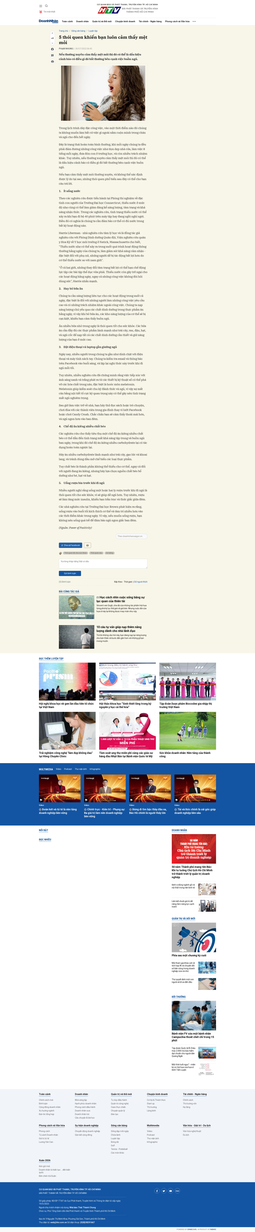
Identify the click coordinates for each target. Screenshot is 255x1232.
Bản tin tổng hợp (46, 1114)
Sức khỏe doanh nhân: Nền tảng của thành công (184, 754)
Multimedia (46, 769)
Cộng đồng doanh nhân (50, 1107)
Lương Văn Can (46, 1142)
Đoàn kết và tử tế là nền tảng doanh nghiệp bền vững (58, 811)
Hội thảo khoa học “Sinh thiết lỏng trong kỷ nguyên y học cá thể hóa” (125, 705)
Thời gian (128, 582)
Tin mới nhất (49, 11)
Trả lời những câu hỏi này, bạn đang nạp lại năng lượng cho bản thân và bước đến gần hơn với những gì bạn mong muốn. (121, 638)
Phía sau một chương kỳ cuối (189, 955)
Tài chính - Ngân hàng (150, 21)
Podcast (68, 769)
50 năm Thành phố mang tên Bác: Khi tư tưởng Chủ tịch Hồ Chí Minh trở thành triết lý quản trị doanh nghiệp (192, 872)
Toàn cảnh (67, 21)
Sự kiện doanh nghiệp (86, 1125)
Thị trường (152, 1107)
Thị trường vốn (190, 1103)
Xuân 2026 (44, 1160)
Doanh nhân (82, 21)
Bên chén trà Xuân (47, 1176)
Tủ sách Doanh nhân (48, 1135)
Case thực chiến (118, 1107)
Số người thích (140, 582)
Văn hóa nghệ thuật (192, 1131)
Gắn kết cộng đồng (83, 1135)
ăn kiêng (109, 553)
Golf (113, 1145)
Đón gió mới (44, 1166)
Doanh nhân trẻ (82, 1114)
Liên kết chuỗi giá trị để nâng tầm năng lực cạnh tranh (183, 904)
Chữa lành (115, 1135)
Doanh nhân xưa (82, 1110)
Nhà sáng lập (81, 1100)
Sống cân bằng (78, 31)
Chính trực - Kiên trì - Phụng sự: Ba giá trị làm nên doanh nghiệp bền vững (104, 813)
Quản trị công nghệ (119, 1103)
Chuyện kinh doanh (125, 21)
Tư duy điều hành (119, 1100)
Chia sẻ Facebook (72, 545)
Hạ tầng (186, 1107)
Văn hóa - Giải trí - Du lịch (197, 1125)
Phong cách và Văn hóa (177, 21)
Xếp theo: (118, 582)
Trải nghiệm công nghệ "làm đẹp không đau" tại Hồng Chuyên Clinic (66, 754)
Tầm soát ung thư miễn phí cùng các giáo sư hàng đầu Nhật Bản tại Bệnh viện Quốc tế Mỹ (126, 754)
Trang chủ (63, 31)
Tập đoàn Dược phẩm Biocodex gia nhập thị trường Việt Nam (185, 705)
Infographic (95, 769)
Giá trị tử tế (44, 1138)
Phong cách (44, 1131)
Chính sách (188, 1100)
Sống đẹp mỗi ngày (120, 1131)
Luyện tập (93, 31)
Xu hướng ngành (46, 1110)
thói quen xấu (96, 553)
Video (58, 769)
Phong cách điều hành (85, 1107)
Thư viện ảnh (81, 769)
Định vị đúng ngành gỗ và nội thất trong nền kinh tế (183, 886)
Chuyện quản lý (118, 1110)
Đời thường (179, 996)
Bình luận (43, 1103)
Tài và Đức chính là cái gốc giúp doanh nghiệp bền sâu (195, 811)
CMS (192, 1229)
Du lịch (186, 1135)
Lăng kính (151, 1110)
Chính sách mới (46, 1100)
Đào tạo (114, 1114)
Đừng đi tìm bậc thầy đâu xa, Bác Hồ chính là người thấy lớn (148, 811)
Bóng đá (115, 1142)
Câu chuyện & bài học (85, 1118)
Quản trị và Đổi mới (102, 21)
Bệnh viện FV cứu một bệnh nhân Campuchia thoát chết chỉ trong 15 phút (193, 1037)
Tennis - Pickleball (119, 1149)
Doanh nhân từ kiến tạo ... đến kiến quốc (54, 1171)
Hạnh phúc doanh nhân (85, 1103)
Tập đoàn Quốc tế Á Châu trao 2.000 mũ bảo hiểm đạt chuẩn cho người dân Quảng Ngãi (183, 1052)
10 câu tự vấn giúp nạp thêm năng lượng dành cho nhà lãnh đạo (119, 629)
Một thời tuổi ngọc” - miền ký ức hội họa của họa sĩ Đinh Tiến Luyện (183, 1067)
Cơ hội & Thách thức (156, 1100)
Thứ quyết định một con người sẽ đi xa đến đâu (183, 980)
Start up (151, 1103)
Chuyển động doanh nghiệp (87, 1131)
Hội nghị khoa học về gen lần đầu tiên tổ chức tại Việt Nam (66, 705)
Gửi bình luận (70, 573)
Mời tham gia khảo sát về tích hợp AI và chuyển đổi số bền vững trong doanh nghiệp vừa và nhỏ (183, 967)
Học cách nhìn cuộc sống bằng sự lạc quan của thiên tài (121, 599)
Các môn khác (117, 1153)
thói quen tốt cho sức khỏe (75, 553)
